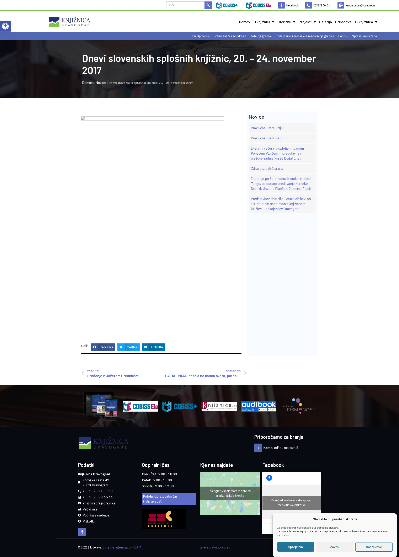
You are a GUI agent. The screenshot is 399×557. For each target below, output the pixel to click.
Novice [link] (101, 83)
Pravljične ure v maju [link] (266, 138)
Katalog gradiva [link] (261, 36)
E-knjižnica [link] (364, 22)
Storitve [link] (284, 22)
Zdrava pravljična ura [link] (267, 168)
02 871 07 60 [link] (321, 5)
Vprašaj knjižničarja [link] (364, 36)
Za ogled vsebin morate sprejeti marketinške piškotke (230, 493)
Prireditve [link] (343, 22)
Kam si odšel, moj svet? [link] (280, 448)
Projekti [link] (305, 22)
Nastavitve (374, 547)
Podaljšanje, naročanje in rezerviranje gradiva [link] (305, 36)
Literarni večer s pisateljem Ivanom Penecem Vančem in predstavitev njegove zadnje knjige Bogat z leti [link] (277, 153)
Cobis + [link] (343, 36)
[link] (5, 26)
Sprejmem (295, 547)
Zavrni (335, 547)
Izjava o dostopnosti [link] (215, 547)
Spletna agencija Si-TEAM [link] (122, 547)
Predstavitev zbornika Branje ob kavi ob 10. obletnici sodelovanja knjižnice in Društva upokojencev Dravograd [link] (281, 204)
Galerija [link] (325, 22)
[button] (103, 347)
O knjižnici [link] (262, 22)
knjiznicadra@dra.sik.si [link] (360, 5)
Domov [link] (244, 22)
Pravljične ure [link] (201, 36)
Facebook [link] (292, 5)
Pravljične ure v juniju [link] (267, 128)
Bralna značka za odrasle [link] (230, 36)
